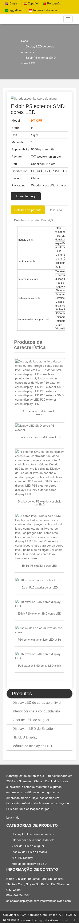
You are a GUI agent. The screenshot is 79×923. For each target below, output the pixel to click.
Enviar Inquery (25, 196)
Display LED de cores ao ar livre (36, 702)
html (65, 920)
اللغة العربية (16, 10)
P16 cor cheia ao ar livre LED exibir (39, 639)
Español (33, 3)
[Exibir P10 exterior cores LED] (39, 580)
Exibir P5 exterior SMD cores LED (39, 437)
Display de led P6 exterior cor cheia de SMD (39, 503)
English (14, 3)
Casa (24, 41)
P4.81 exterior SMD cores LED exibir (39, 413)
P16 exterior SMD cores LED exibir (39, 665)
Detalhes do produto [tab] (28, 210)
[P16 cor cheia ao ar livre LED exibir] (39, 630)
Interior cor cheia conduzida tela (36, 711)
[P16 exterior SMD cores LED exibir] (39, 656)
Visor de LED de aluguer (30, 720)
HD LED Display (24, 737)
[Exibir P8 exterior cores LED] (39, 537)
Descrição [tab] (55, 210)
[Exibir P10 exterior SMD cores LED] (39, 604)
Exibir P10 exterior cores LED (39, 587)
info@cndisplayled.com (55, 900)
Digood (42, 920)
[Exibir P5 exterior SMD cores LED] (39, 427)
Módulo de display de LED (32, 746)
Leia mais (12, 817)
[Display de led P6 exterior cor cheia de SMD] (39, 473)
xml (72, 920)
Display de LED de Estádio (32, 728)
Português (54, 3)
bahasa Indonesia (45, 10)
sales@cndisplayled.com (23, 900)
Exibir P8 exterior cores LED (39, 565)
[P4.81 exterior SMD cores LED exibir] (39, 382)
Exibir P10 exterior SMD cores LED (39, 613)
